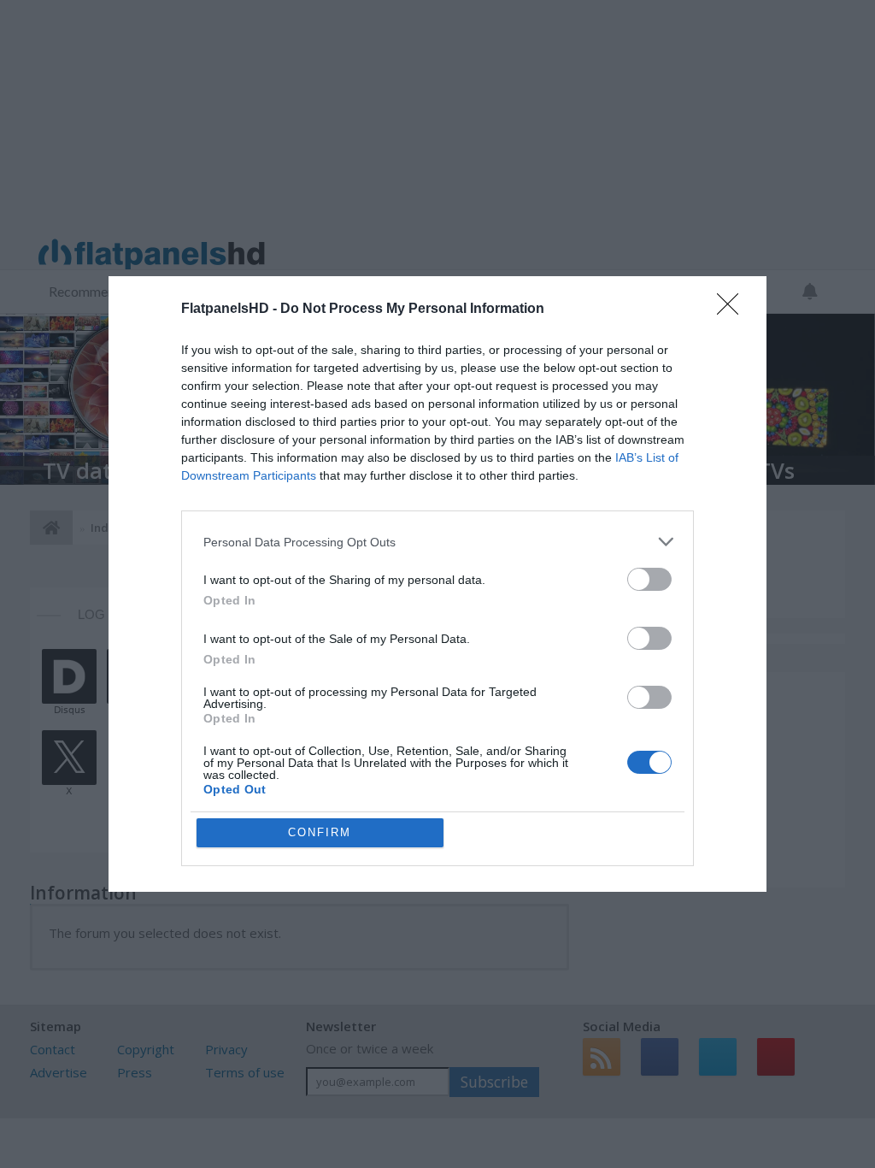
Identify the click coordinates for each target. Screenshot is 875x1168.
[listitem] (437, 542)
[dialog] (437, 584)
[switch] (649, 579)
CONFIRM (319, 832)
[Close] (733, 309)
